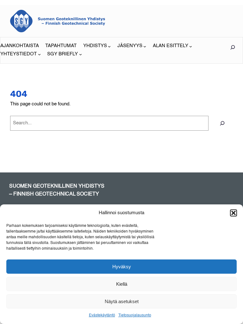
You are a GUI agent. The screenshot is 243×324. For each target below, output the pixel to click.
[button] (233, 213)
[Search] (222, 123)
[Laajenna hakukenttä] (232, 47)
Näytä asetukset (122, 301)
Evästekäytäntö (102, 315)
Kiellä (121, 284)
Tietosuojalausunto (134, 315)
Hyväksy (121, 266)
